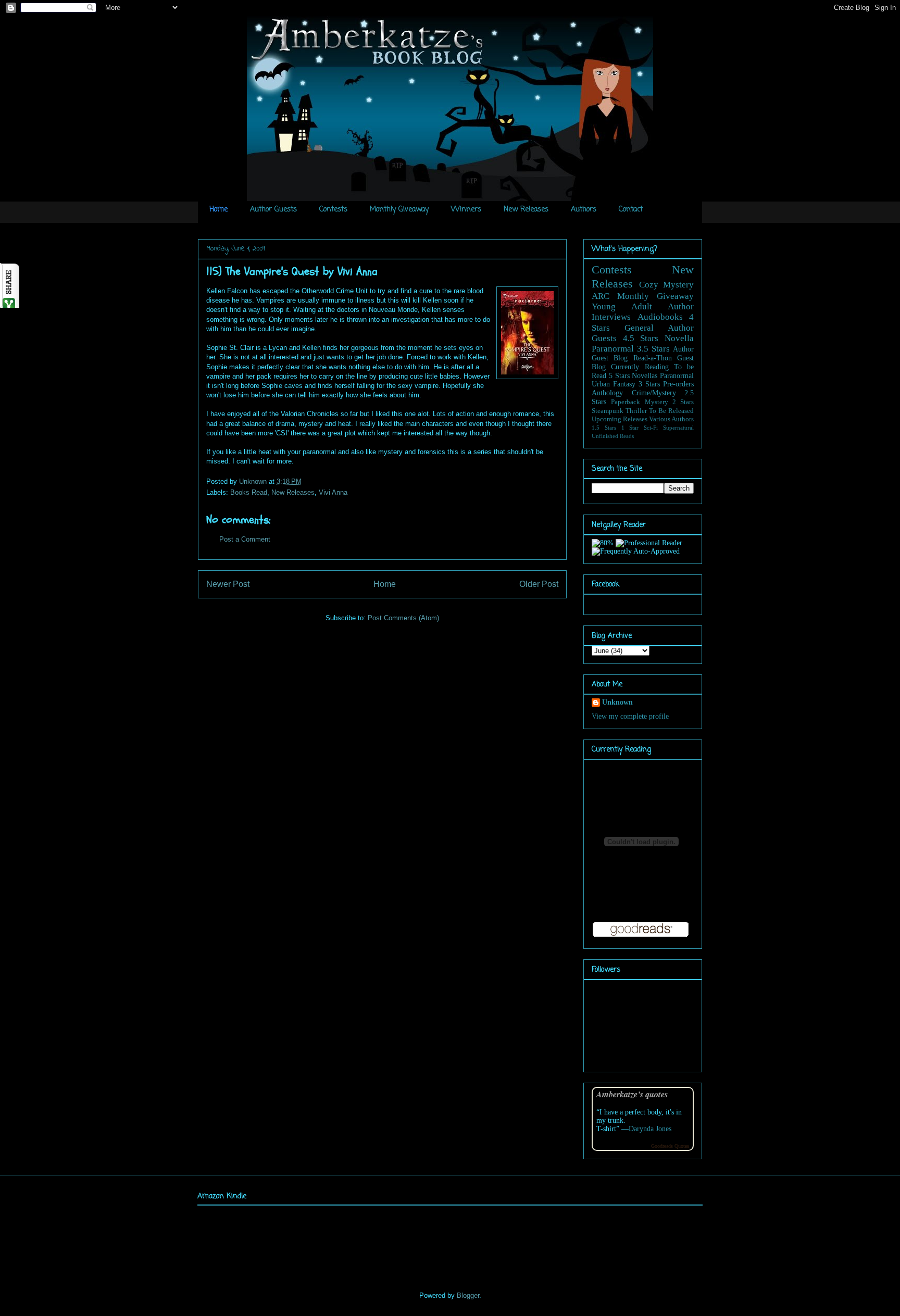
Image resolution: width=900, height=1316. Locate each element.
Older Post (538, 584)
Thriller (636, 411)
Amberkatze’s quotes (632, 1094)
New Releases (526, 209)
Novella (679, 338)
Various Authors (671, 419)
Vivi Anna (333, 492)
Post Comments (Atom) (403, 618)
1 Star (630, 427)
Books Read (248, 492)
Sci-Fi (651, 427)
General (639, 328)
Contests (333, 209)
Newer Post (227, 584)
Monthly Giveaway (399, 209)
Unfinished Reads (613, 436)
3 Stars (649, 384)
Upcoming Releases (619, 419)
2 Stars (683, 402)
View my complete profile (630, 716)
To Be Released (671, 411)
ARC (600, 296)
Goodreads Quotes (670, 1146)
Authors (583, 209)
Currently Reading (639, 367)
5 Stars (619, 376)
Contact (631, 209)
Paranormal (613, 349)
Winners (466, 209)
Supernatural (678, 427)
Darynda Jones (650, 1129)
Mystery (656, 402)
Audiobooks (660, 317)
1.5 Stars (604, 427)
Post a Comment (244, 539)
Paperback (625, 402)
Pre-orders (678, 384)
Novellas (644, 376)
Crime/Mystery (654, 393)
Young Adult (622, 306)
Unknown (254, 481)
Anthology (607, 393)
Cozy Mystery (666, 285)
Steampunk (607, 411)
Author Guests (273, 209)
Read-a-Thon (652, 358)
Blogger (468, 1295)
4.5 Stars (641, 338)
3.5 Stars (653, 349)
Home (218, 209)
